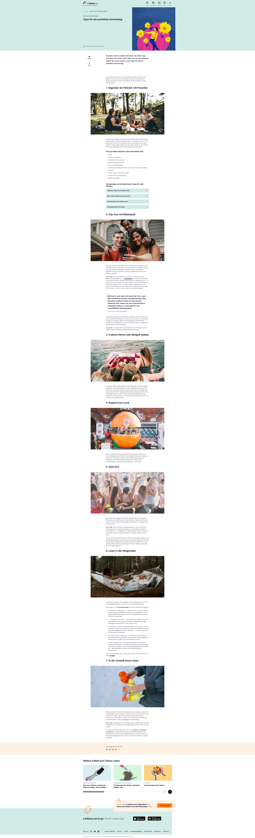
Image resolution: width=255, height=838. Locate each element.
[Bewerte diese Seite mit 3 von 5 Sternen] (112, 749)
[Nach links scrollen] (165, 792)
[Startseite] (83, 11)
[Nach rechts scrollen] (170, 792)
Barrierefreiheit (148, 831)
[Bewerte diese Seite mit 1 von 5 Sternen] (106, 749)
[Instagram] (91, 831)
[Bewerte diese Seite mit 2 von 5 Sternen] (109, 749)
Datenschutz (157, 831)
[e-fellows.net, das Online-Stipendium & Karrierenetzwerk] (90, 3)
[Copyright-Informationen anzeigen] (174, 50)
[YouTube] (94, 831)
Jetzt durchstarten (165, 805)
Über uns (119, 831)
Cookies (126, 831)
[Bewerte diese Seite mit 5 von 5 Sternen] (118, 749)
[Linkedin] (98, 831)
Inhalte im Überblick (110, 831)
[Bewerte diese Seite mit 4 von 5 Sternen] (115, 749)
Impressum (166, 831)
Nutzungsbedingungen (136, 831)
